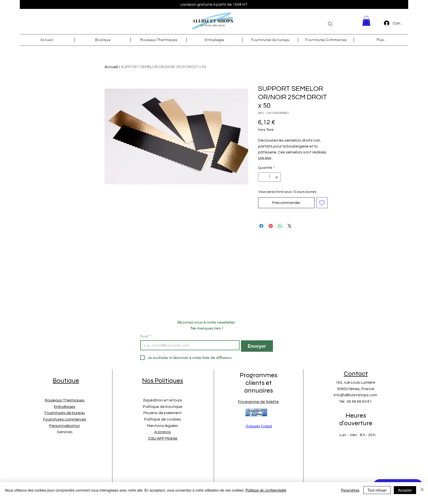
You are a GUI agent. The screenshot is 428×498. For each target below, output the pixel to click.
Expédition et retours (162, 400)
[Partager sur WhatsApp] (280, 226)
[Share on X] (290, 226)
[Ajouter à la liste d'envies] (322, 202)
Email (145, 336)
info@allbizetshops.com (355, 395)
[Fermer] (422, 490)
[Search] (330, 24)
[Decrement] (262, 177)
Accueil (111, 67)
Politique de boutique (162, 407)
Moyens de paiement (162, 413)
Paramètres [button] (350, 490)
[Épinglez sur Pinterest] (271, 226)
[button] (366, 21)
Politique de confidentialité (265, 490)
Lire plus (264, 158)
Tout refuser (377, 490)
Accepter (405, 490)
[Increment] (277, 177)
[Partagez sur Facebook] (261, 226)
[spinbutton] (269, 177)
